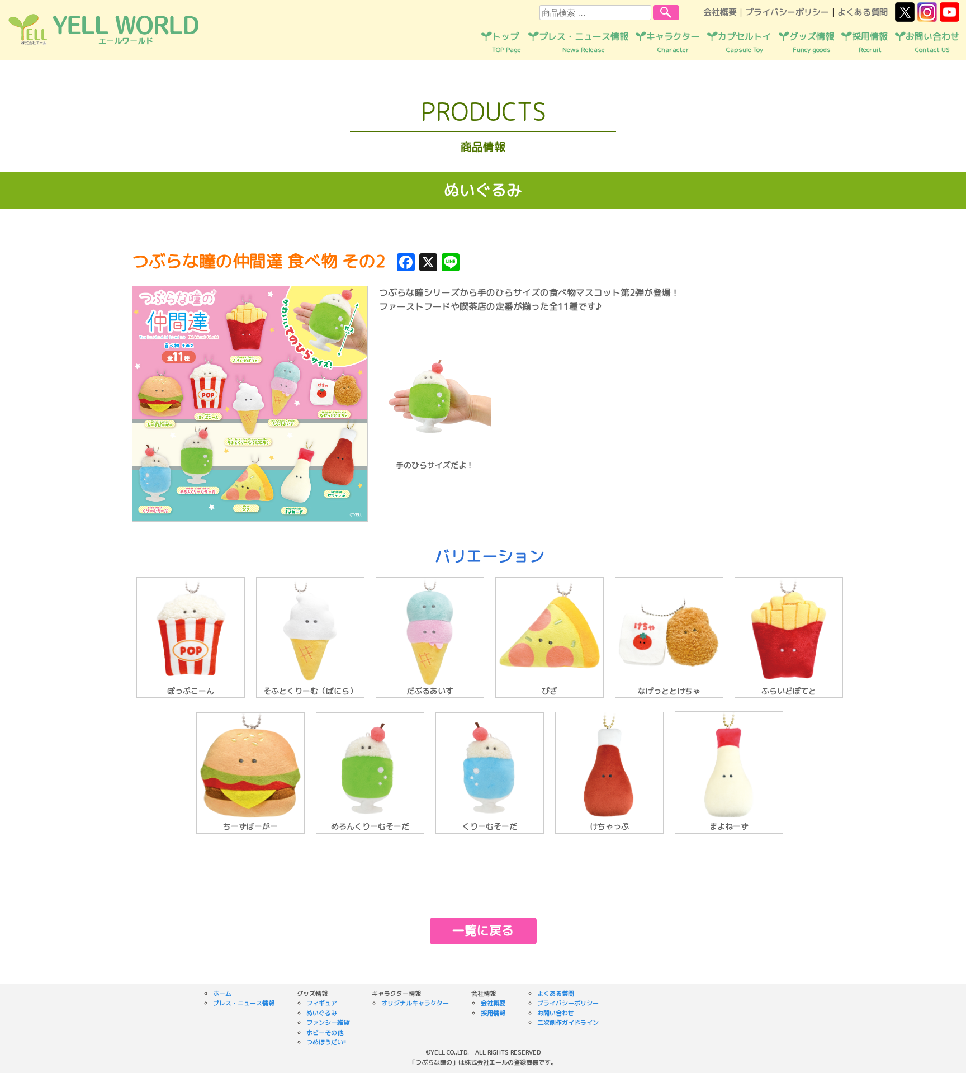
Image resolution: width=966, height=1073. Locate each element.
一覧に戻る (483, 930)
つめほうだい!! (326, 1042)
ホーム (222, 993)
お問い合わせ (932, 42)
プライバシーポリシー (787, 12)
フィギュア (321, 1003)
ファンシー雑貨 (327, 1022)
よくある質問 (862, 12)
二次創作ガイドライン (568, 1022)
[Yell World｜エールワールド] (103, 42)
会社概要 (720, 12)
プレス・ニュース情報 (583, 42)
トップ (506, 42)
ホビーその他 (324, 1032)
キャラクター (673, 42)
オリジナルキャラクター (415, 1003)
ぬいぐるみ (321, 1013)
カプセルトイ (744, 42)
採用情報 (870, 42)
